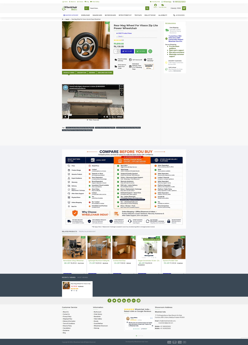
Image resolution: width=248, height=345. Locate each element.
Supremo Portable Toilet (170, 260)
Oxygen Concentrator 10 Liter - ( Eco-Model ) (149, 260)
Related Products (69, 231)
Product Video (68, 72)
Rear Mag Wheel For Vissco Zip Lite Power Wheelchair (77, 130)
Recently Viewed (68, 277)
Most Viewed (82, 277)
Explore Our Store (105, 72)
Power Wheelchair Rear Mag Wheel (105, 127)
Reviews (92, 72)
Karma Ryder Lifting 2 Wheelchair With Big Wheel (74, 260)
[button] (136, 335)
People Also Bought (87, 231)
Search (67, 19)
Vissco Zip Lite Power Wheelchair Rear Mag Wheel (79, 127)
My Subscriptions (170, 23)
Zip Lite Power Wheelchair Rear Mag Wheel (128, 127)
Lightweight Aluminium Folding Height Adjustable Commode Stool (99, 260)
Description (81, 72)
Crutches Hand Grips (119, 260)
